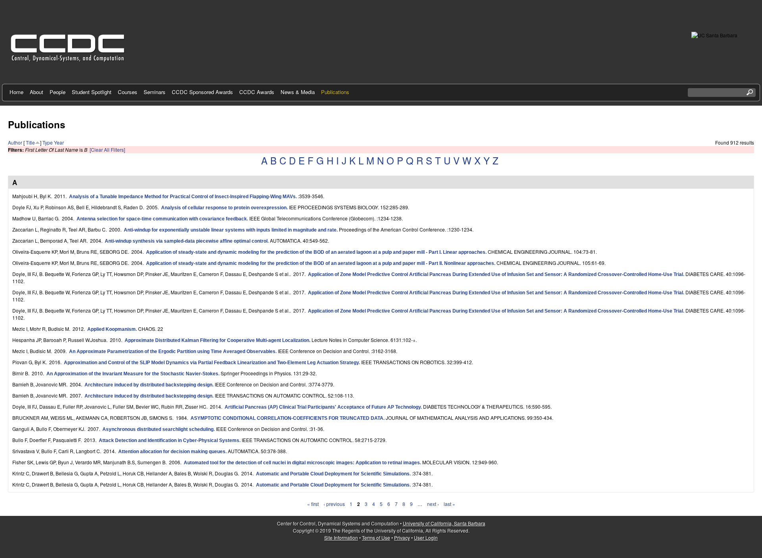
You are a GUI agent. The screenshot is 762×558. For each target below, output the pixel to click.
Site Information (341, 537)
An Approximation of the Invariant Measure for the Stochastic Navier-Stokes (132, 374)
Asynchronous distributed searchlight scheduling (158, 429)
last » (449, 503)
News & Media (298, 92)
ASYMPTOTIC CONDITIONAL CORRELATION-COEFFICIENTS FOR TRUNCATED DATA (286, 418)
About (36, 92)
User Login (426, 537)
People (57, 92)
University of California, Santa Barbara (444, 523)
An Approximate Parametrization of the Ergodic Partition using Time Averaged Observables (172, 351)
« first (313, 503)
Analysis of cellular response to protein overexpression (224, 207)
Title (30, 142)
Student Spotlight (92, 92)
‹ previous (334, 503)
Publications (335, 92)
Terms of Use (376, 537)
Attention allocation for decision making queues (171, 451)
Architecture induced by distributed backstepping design (148, 385)
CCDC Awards (256, 92)
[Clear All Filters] (107, 149)
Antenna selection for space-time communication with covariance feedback (162, 219)
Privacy (402, 537)
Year (59, 142)
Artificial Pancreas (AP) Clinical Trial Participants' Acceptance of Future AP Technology (323, 407)
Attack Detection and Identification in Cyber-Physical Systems (169, 440)
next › (433, 503)
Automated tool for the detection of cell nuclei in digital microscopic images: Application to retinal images (302, 462)
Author (15, 142)
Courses (127, 92)
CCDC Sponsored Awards (202, 92)
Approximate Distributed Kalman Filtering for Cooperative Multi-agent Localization (217, 340)
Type (47, 142)
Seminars (154, 92)
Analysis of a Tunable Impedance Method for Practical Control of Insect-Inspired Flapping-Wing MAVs (182, 196)
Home (16, 92)
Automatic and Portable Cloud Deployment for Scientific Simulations (333, 474)
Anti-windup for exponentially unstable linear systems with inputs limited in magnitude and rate (230, 230)
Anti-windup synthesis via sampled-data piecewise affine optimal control (186, 241)
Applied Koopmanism (111, 329)
